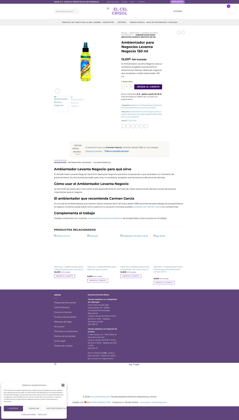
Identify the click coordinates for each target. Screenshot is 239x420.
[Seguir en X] (154, 2)
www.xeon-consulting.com (153, 402)
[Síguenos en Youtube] (166, 2)
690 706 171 (93, 324)
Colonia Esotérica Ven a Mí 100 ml (68, 269)
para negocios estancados (151, 114)
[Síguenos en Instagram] (150, 2)
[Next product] (178, 32)
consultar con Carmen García (147, 207)
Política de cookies (28, 414)
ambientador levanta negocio (142, 112)
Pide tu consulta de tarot (117, 151)
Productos (108, 22)
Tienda (124, 2)
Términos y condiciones (66, 331)
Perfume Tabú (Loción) (97, 269)
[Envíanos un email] (157, 2)
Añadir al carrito (148, 87)
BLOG (132, 2)
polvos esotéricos (113, 218)
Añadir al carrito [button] (64, 276)
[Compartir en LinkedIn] (142, 126)
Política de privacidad (64, 336)
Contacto (141, 2)
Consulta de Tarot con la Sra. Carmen (81, 22)
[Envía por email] (133, 126)
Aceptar (13, 408)
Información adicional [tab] (80, 162)
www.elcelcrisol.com (100, 397)
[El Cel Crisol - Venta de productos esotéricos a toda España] (119, 11)
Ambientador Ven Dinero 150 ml (134, 269)
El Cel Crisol (132, 121)
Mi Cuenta (59, 326)
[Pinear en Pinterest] (137, 126)
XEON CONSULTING (101, 402)
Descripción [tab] (60, 162)
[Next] (113, 62)
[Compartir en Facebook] (124, 126)
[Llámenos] (159, 2)
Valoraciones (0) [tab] (102, 162)
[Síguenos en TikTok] (152, 2)
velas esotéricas (95, 218)
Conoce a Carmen (94, 151)
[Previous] (58, 62)
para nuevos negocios (130, 117)
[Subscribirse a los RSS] (162, 2)
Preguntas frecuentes (65, 302)
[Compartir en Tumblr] (146, 126)
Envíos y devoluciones (65, 317)
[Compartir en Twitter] (128, 126)
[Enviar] (77, 11)
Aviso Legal (42, 414)
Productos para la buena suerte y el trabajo (138, 108)
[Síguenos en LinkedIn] (164, 2)
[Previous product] (183, 32)
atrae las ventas (133, 114)
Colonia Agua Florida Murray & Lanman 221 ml (167, 270)
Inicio (124, 33)
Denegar (34, 408)
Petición (122, 22)
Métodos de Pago (63, 322)
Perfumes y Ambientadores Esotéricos (146, 105)
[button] (63, 385)
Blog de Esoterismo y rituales (161, 22)
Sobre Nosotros (113, 2)
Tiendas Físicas (137, 22)
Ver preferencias (55, 408)
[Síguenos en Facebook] (147, 2)
